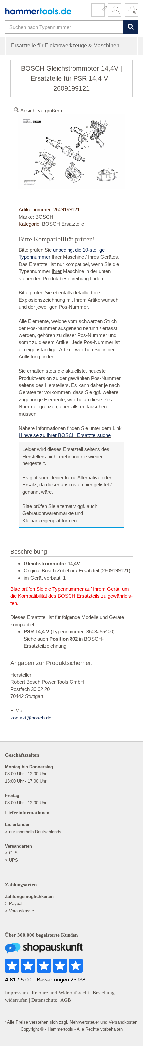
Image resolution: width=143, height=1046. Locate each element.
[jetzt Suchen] (130, 27)
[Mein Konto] (114, 10)
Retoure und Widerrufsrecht (60, 992)
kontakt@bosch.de (30, 717)
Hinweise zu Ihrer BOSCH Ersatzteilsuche (65, 435)
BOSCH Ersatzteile (63, 224)
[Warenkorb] (131, 10)
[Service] (100, 10)
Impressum (16, 992)
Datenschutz (44, 1000)
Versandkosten (123, 1022)
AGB (65, 1000)
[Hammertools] (38, 11)
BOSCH (44, 217)
